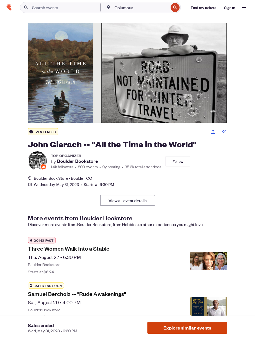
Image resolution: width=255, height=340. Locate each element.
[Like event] (223, 131)
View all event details (128, 200)
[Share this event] (213, 132)
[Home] (9, 7)
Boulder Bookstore (77, 161)
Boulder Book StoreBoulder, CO (63, 178)
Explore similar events (187, 328)
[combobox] (141, 7)
